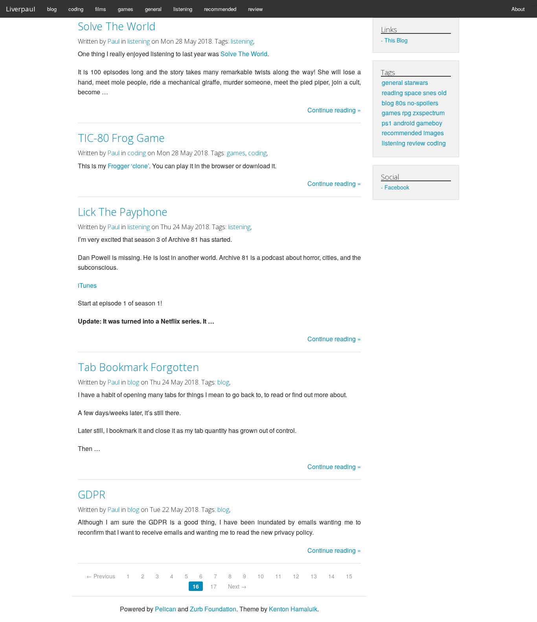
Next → (237, 586)
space (413, 92)
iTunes (87, 285)
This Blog (396, 40)
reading (392, 92)
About (518, 9)
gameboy (429, 122)
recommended (220, 9)
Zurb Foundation (213, 608)
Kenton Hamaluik (293, 608)
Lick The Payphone (122, 211)
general (153, 9)
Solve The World (116, 26)
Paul (113, 41)
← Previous (100, 576)
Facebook (396, 187)
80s (400, 102)
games (125, 9)
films (100, 9)
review (255, 9)
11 (278, 576)
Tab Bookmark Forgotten (138, 367)
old (442, 92)
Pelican (165, 608)
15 (349, 576)
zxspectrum (429, 112)
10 (260, 576)
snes (429, 92)
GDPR (91, 494)
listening (182, 9)
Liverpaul (20, 8)
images (433, 132)
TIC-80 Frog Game (121, 138)
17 (213, 586)
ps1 (387, 122)
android (404, 122)
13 (314, 576)
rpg (406, 112)
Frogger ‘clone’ (128, 165)
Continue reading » (334, 109)
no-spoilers (422, 102)
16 (196, 586)
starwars (416, 82)
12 (296, 576)
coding (75, 9)
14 (331, 576)
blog (52, 9)
